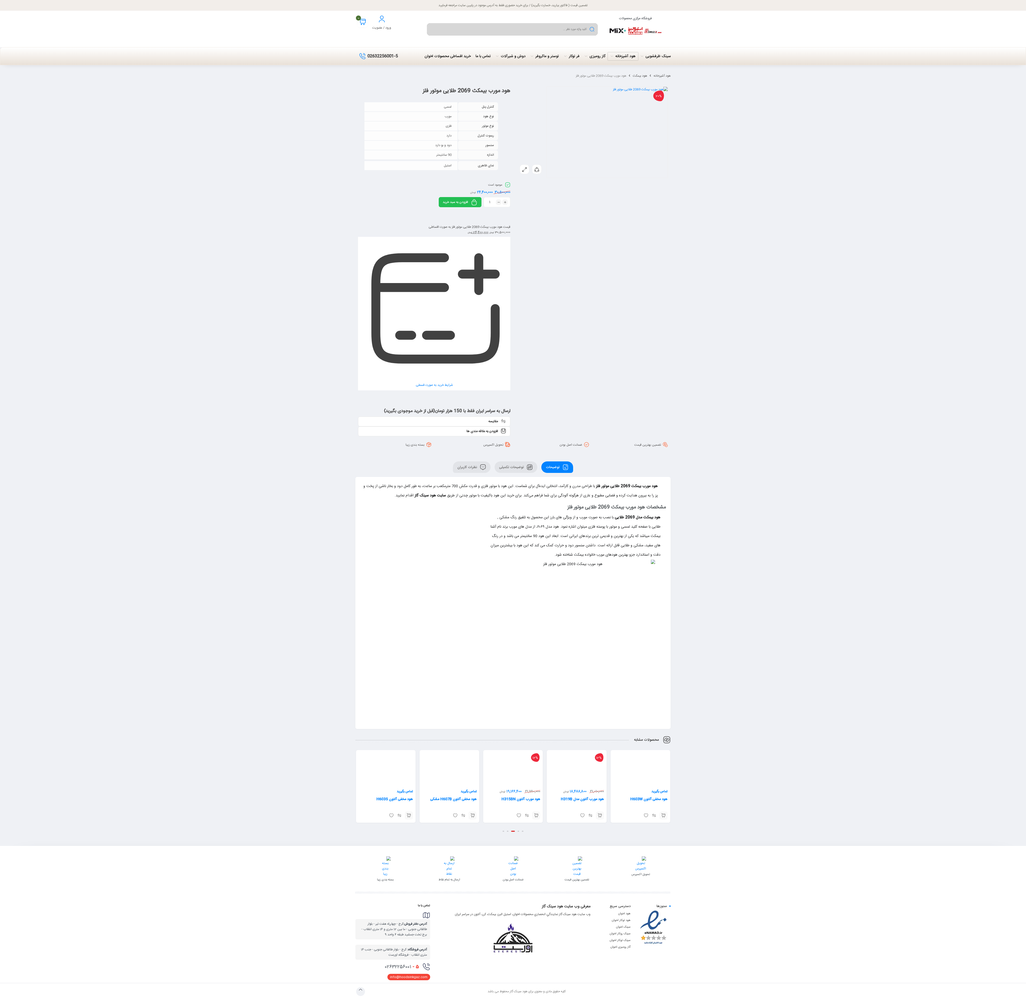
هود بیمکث (640, 76)
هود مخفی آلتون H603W (394, 792)
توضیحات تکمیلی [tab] (512, 467)
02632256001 (402, 967)
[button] (663, 815)
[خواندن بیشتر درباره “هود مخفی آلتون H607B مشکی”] (536, 815)
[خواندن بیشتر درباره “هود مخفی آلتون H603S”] (473, 815)
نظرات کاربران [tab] (467, 467)
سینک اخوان (623, 927)
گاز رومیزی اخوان (621, 947)
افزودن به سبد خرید (455, 202)
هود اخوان (624, 913)
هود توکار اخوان (621, 920)
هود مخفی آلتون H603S (458, 799)
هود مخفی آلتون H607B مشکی (517, 799)
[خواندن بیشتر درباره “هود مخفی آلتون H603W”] (409, 808)
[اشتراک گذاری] (537, 169)
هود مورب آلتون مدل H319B (645, 799)
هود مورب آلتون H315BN (584, 799)
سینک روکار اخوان (620, 933)
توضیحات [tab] (553, 467)
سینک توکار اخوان (620, 940)
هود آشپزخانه (662, 76)
